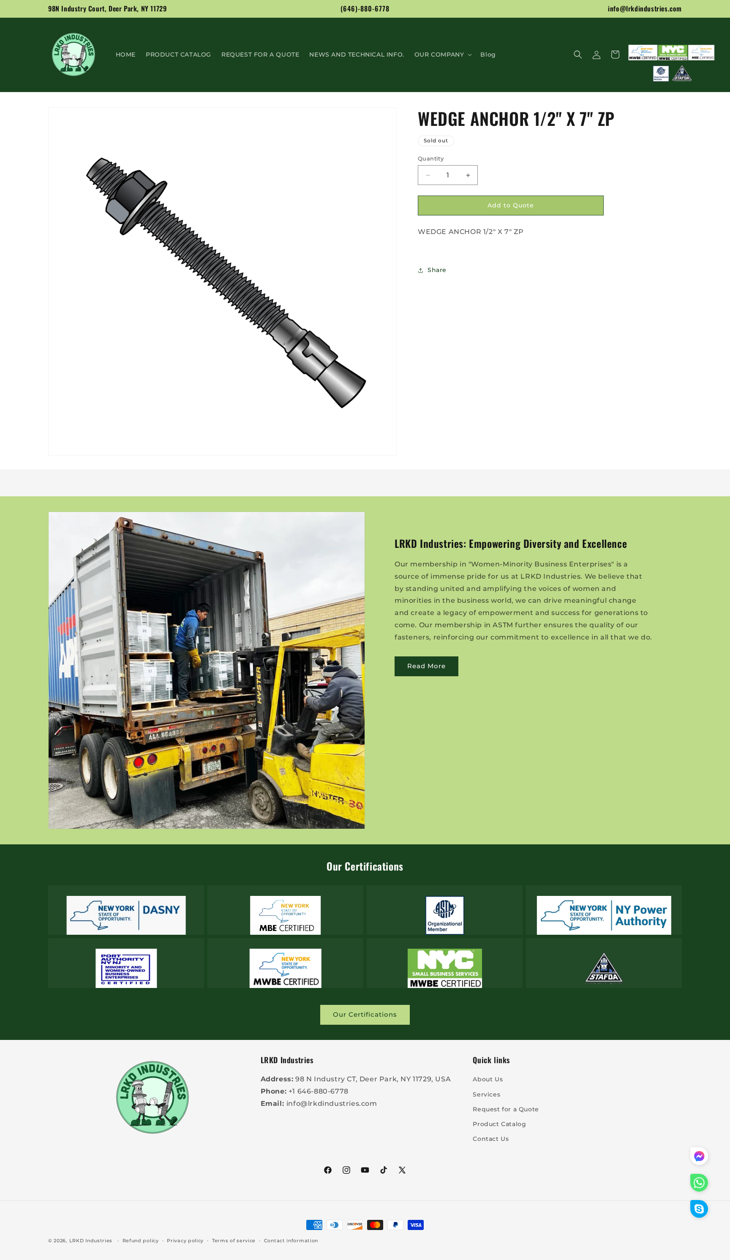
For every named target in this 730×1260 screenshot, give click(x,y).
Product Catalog (499, 1124)
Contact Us (491, 1139)
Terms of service (234, 1241)
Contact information (291, 1241)
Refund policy (141, 1241)
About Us (488, 1079)
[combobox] (544, 232)
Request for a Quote (506, 1109)
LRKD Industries (91, 1241)
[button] (442, 54)
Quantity (431, 158)
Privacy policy (185, 1241)
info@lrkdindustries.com (645, 8)
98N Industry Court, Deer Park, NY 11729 (107, 8)
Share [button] (437, 270)
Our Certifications (365, 1014)
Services (486, 1094)
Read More (426, 666)
